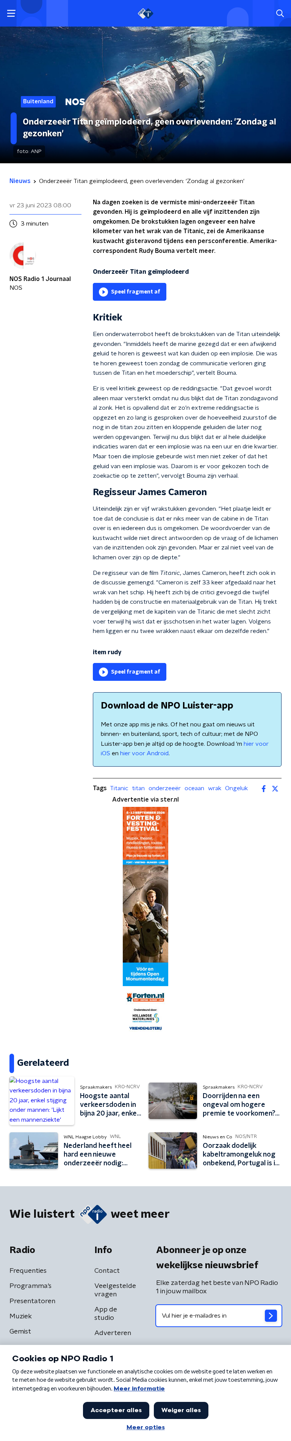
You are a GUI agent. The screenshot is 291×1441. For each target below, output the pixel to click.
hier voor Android (144, 753)
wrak (214, 788)
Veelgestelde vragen (115, 1290)
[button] (11, 13)
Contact (107, 1270)
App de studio (105, 1313)
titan (138, 788)
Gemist (20, 1331)
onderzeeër (165, 788)
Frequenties (28, 1270)
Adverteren (112, 1333)
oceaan (194, 788)
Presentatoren (32, 1301)
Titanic (119, 788)
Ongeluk (236, 788)
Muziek (20, 1316)
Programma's (30, 1286)
